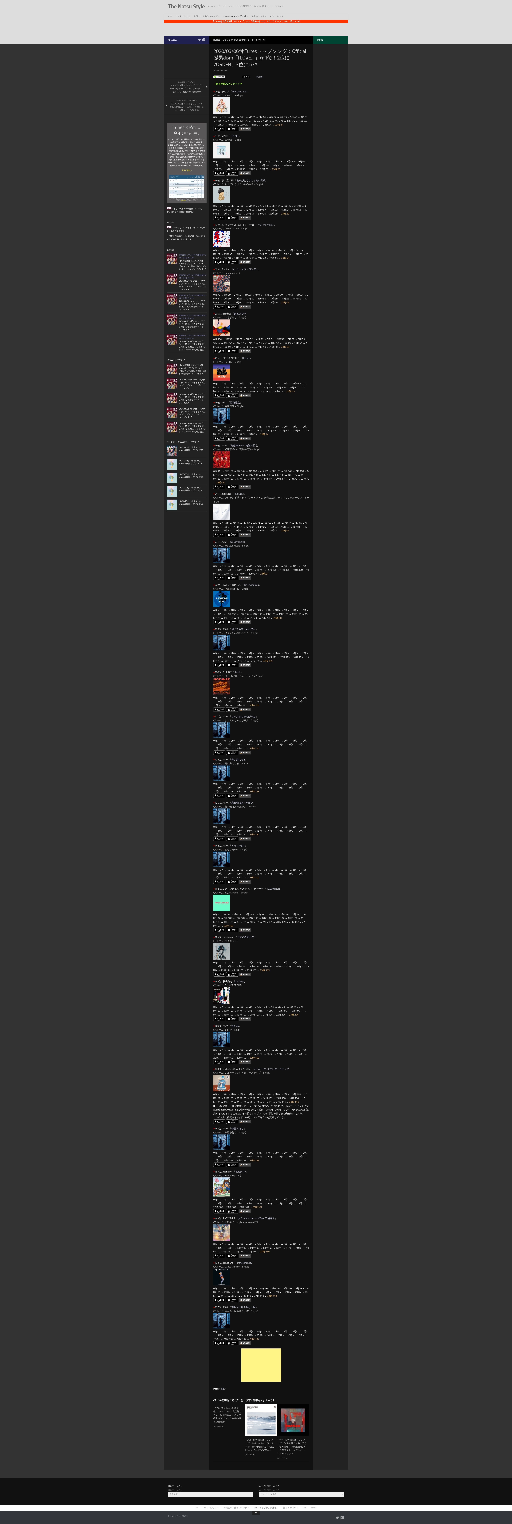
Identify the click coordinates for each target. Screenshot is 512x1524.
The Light (238, 493)
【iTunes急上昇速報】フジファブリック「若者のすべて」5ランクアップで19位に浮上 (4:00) (256, 21)
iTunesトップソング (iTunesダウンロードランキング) (239, 40)
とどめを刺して (245, 937)
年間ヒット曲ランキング (205, 16)
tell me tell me (266, 224)
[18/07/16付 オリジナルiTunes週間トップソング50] (172, 464)
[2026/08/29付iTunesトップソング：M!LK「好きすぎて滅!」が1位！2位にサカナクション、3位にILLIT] (172, 319)
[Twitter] (199, 39)
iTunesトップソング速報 (234, 16)
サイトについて (182, 16)
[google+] (203, 39)
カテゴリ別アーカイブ (269, 1490)
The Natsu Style (186, 6)
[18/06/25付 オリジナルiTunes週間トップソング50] (172, 505)
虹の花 (235, 1025)
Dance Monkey (244, 1262)
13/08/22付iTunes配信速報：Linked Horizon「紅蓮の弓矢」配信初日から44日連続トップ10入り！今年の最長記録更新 (227, 1415)
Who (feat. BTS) (239, 91)
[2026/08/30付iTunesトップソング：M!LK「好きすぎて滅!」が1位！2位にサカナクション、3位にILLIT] (172, 299)
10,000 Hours (273, 888)
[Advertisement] (256, 29)
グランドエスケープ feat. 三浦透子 (256, 1218)
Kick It (237, 672)
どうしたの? (238, 845)
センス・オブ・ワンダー (245, 269)
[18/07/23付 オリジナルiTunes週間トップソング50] (172, 451)
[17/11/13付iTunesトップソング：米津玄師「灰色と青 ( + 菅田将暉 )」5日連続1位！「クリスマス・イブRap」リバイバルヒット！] (293, 1420)
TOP (170, 16)
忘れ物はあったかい (242, 802)
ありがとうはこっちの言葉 (251, 180)
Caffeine (239, 981)
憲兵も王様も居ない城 (243, 1307)
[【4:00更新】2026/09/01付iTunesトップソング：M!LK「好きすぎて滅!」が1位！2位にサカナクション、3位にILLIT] (172, 259)
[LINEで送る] (219, 76)
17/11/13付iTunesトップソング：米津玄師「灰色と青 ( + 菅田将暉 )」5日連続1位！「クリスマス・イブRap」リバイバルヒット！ (291, 1446)
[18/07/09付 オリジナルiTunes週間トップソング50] (172, 478)
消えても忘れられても (243, 629)
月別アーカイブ (175, 1490)
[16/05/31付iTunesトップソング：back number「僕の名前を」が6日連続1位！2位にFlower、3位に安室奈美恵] (261, 1420)
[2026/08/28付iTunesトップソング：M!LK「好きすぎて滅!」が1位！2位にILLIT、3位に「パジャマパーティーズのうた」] (172, 339)
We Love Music (237, 541)
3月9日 (234, 136)
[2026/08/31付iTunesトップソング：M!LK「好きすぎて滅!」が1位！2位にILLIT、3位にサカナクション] (172, 279)
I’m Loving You (251, 584)
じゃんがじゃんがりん (243, 716)
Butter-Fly (240, 1171)
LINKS (280, 16)
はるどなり (240, 313)
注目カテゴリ (257, 16)
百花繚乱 (235, 402)
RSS (272, 16)
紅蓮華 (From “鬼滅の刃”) (244, 445)
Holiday (246, 358)
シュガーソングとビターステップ (271, 1069)
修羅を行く (237, 1128)
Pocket (259, 76)
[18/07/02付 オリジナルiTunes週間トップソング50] (172, 491)
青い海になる (238, 759)
